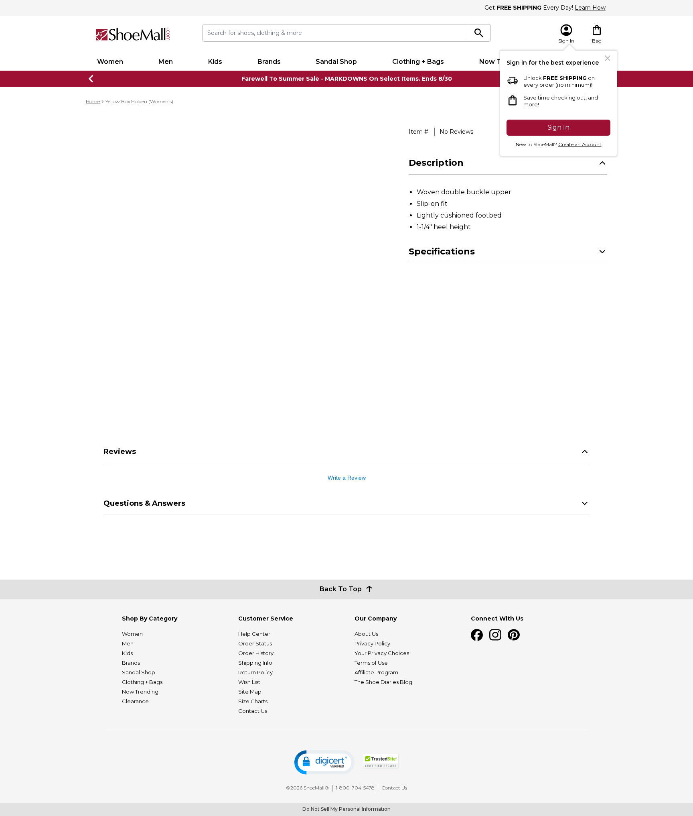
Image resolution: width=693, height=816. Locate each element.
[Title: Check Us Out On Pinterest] (514, 635)
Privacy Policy (372, 643)
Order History (256, 653)
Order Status (255, 643)
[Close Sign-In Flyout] (607, 58)
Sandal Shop (336, 61)
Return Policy (255, 672)
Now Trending (140, 691)
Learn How (590, 7)
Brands (269, 61)
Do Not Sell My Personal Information (346, 809)
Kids (215, 61)
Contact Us (252, 711)
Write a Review (347, 477)
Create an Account (580, 144)
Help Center (254, 634)
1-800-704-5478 (355, 788)
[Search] (479, 33)
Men (165, 61)
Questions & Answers (144, 503)
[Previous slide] (91, 78)
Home (93, 101)
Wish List (249, 682)
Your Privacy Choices (382, 653)
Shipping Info (255, 662)
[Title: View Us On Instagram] (495, 635)
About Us (366, 634)
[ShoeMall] (132, 34)
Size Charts (252, 701)
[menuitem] (110, 62)
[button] (324, 762)
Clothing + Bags (418, 61)
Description (436, 162)
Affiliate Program (376, 672)
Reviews (119, 451)
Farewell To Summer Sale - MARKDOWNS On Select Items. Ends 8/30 (346, 78)
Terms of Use (371, 662)
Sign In (558, 127)
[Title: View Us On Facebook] (477, 635)
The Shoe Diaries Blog (383, 682)
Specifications (442, 251)
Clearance (135, 701)
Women (110, 61)
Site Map (249, 691)
